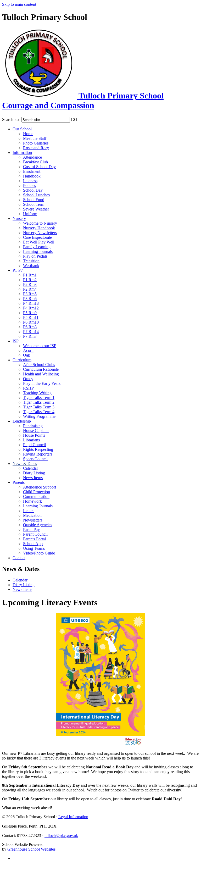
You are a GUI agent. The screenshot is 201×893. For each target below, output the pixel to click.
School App (33, 543)
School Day (33, 190)
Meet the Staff (34, 138)
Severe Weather (36, 209)
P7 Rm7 (30, 336)
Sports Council (35, 459)
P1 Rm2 (30, 280)
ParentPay (31, 529)
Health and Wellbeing (41, 374)
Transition (31, 261)
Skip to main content (19, 4)
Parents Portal (34, 539)
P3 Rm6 (30, 298)
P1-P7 (18, 270)
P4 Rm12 (31, 308)
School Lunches (36, 195)
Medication (32, 515)
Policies (29, 185)
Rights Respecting (38, 449)
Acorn (28, 350)
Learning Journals (38, 251)
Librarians (31, 440)
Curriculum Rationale (41, 369)
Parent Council (35, 534)
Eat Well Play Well (38, 242)
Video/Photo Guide (39, 553)
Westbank (31, 265)
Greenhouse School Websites (31, 849)
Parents (19, 482)
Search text (11, 119)
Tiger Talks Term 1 (38, 397)
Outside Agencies (37, 525)
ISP (16, 341)
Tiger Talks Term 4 (38, 411)
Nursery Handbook (39, 228)
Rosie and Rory (36, 148)
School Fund (33, 199)
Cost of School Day (39, 166)
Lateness (30, 181)
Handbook (32, 176)
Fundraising (33, 426)
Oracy (28, 378)
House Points (34, 435)
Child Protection (36, 492)
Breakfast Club (35, 162)
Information (22, 152)
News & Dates (25, 463)
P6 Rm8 (30, 327)
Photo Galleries (35, 143)
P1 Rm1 (30, 275)
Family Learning (37, 247)
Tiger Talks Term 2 (38, 402)
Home (28, 133)
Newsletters (32, 520)
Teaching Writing (37, 393)
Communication (36, 496)
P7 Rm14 (31, 331)
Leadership (22, 421)
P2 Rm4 (30, 289)
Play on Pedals (35, 256)
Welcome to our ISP (39, 345)
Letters (28, 510)
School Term (33, 204)
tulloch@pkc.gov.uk (61, 835)
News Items (33, 477)
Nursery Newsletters (40, 232)
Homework (32, 501)
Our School (22, 129)
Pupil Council (34, 444)
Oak (26, 355)
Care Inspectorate (37, 237)
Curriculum (22, 360)
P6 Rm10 (31, 322)
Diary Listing (34, 473)
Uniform (30, 214)
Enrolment (31, 171)
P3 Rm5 (30, 294)
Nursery (19, 218)
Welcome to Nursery (40, 223)
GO (74, 119)
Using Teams (34, 548)
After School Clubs (39, 364)
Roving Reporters (37, 454)
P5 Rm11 (30, 317)
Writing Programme (39, 416)
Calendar (30, 468)
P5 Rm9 (30, 312)
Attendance (32, 157)
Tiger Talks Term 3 (38, 407)
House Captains (36, 430)
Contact (19, 558)
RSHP (28, 388)
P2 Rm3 (30, 284)
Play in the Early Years (41, 383)
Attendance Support (39, 487)
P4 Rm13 (31, 303)
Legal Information (73, 816)
